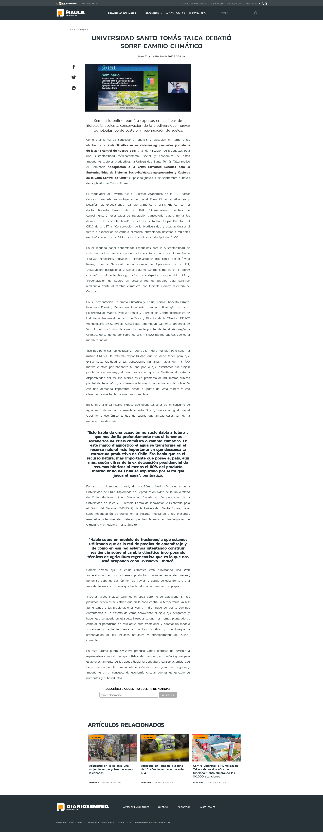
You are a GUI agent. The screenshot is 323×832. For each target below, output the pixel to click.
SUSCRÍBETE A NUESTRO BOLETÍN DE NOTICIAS (138, 688)
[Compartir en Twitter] (73, 79)
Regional (84, 29)
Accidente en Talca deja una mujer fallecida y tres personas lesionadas (111, 769)
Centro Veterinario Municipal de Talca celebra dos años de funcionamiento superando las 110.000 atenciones (215, 771)
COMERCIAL (163, 807)
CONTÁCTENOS (183, 807)
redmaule (94, 782)
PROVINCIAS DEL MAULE (122, 13)
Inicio (73, 29)
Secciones (152, 13)
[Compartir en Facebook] (73, 68)
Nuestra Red (88, 4)
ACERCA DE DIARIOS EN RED (136, 807)
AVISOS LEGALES (175, 13)
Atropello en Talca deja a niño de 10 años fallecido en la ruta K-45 (162, 769)
